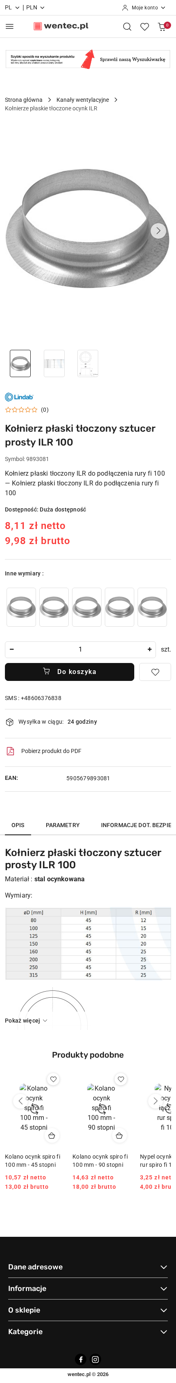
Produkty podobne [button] (88, 1055)
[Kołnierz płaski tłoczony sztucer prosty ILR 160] (54, 607)
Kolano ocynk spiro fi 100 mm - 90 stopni (100, 1160)
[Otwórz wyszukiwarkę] (127, 26)
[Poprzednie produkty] (20, 1101)
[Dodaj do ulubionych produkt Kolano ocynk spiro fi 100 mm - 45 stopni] (53, 1079)
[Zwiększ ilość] (149, 650)
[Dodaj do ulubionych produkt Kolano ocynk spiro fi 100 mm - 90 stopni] (121, 1079)
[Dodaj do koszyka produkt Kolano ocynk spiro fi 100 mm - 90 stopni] (119, 1135)
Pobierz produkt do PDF (51, 751)
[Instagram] (95, 1359)
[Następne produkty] (155, 1101)
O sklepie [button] (24, 1310)
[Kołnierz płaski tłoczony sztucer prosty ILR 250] (119, 607)
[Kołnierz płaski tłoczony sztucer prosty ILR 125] (21, 607)
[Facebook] (80, 1359)
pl (8, 7)
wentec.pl (79, 1374)
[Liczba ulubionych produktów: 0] (144, 26)
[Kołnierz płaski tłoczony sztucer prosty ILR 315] (152, 607)
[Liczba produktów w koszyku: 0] (161, 26)
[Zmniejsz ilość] (11, 650)
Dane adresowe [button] (35, 1266)
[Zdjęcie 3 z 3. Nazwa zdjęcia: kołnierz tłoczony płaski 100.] (88, 363)
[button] (158, 231)
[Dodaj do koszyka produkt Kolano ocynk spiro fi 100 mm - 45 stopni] (52, 1135)
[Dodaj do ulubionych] (155, 672)
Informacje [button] (27, 1288)
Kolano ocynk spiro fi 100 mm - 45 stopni (32, 1160)
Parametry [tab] (63, 825)
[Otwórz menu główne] (9, 26)
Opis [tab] (18, 825)
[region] (87, 607)
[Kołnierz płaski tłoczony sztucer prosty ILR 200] (86, 607)
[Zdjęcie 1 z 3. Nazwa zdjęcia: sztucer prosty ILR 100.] (20, 363)
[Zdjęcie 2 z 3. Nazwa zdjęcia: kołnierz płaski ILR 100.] (54, 363)
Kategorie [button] (25, 1331)
